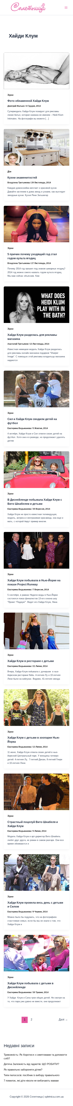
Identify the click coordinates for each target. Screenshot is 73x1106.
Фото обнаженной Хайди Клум (28, 100)
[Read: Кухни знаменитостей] (36, 147)
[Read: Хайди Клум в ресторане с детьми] (36, 630)
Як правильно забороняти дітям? (23, 1069)
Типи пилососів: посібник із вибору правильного (31, 1075)
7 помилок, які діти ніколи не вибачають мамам (31, 1080)
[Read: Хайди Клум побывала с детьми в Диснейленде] (36, 953)
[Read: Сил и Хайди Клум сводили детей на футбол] (36, 388)
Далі (63, 1019)
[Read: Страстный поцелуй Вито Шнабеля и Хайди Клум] (36, 791)
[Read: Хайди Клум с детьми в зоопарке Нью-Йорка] (36, 707)
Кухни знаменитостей (22, 177)
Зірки (10, 95)
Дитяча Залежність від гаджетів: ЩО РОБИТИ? (31, 1064)
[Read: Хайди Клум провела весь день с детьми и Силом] (36, 872)
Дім (9, 171)
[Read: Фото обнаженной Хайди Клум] (36, 70)
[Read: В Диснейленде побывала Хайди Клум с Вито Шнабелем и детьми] (36, 469)
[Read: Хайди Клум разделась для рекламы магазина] (36, 304)
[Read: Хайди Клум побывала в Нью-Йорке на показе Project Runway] (36, 550)
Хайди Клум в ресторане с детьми (30, 660)
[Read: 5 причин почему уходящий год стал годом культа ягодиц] (36, 224)
